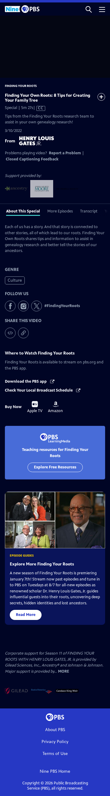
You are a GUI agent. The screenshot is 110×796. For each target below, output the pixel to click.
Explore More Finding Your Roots (42, 564)
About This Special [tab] (23, 211)
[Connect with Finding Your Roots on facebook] (10, 306)
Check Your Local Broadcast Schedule (39, 390)
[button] (88, 9)
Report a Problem (65, 153)
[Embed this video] (10, 333)
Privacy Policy (55, 741)
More (63, 671)
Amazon (55, 407)
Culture (15, 280)
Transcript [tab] (88, 211)
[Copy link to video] (23, 333)
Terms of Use (55, 753)
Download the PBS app (26, 381)
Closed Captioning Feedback (32, 159)
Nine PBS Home (55, 771)
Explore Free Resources (55, 467)
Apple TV (34, 407)
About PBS (55, 729)
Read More (25, 614)
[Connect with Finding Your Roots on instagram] (23, 306)
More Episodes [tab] (60, 211)
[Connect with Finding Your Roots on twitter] (36, 306)
